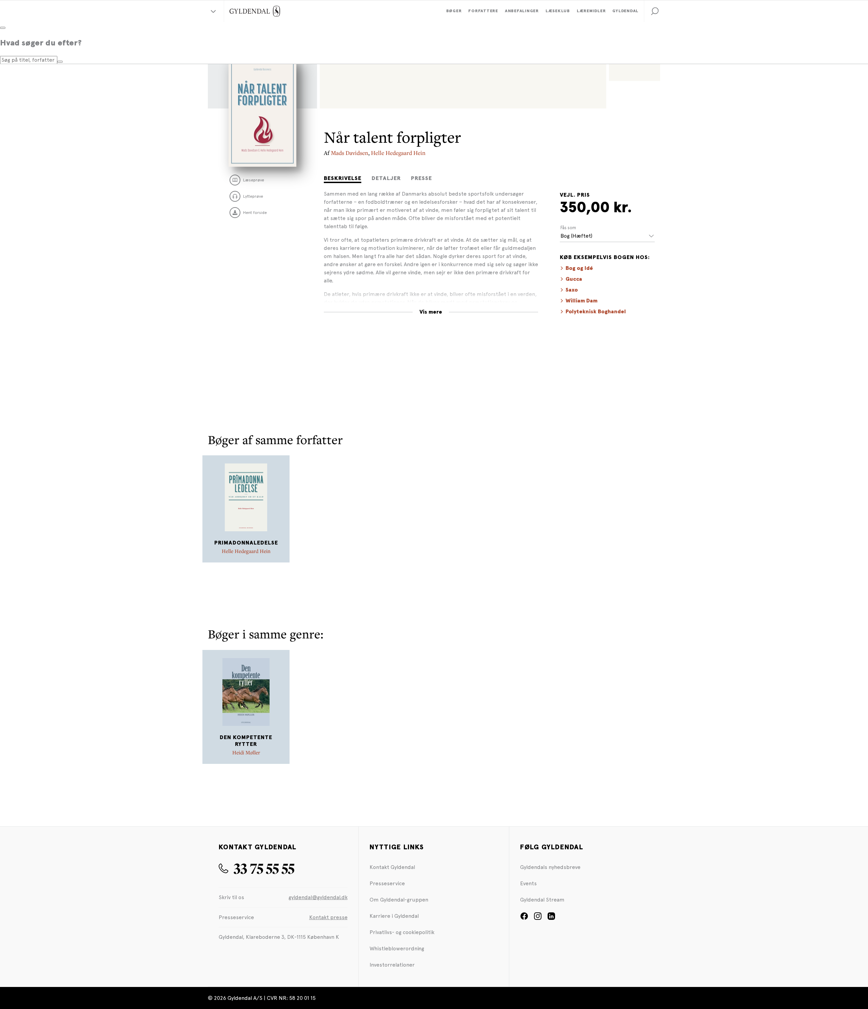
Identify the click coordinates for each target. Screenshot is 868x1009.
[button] (654, 11)
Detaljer (386, 178)
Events (528, 883)
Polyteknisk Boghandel (596, 311)
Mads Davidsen (349, 153)
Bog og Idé (579, 268)
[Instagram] (538, 918)
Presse (421, 178)
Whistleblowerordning (397, 948)
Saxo (572, 290)
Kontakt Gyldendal (392, 867)
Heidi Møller (246, 752)
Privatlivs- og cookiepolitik (402, 932)
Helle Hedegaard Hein (398, 153)
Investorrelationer (392, 965)
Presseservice (387, 883)
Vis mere (430, 312)
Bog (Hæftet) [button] (576, 236)
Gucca (574, 279)
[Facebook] (524, 918)
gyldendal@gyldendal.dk (318, 897)
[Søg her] (60, 62)
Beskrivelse (342, 178)
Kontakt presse (328, 917)
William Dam (581, 300)
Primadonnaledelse (246, 543)
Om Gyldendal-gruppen (399, 899)
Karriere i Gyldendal (394, 916)
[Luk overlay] (2, 28)
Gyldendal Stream (542, 899)
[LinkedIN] (551, 918)
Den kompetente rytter (246, 741)
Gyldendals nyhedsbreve (550, 867)
